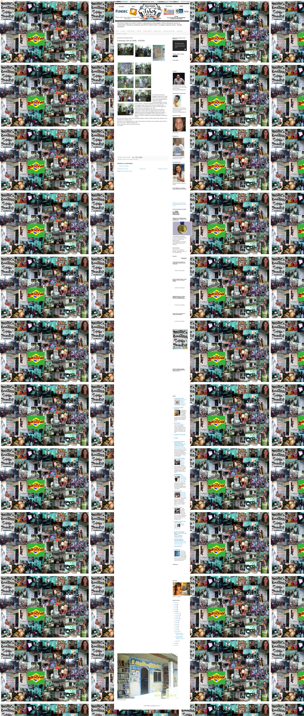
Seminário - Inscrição (121, 33)
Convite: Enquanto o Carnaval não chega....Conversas (179, 637)
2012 (175, 606)
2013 (175, 604)
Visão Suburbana (178, 546)
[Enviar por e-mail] (135, 157)
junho (176, 624)
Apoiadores (179, 31)
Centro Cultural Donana (179, 458)
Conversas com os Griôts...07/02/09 (179, 634)
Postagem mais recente (123, 168)
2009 (175, 611)
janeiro (176, 641)
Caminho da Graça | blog (179, 434)
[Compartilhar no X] (138, 157)
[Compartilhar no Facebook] (140, 157)
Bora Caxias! (177, 423)
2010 (175, 609)
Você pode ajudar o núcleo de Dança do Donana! (183, 462)
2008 (175, 643)
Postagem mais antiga (162, 168)
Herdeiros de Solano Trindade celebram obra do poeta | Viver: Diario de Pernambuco (180, 542)
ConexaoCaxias (177, 491)
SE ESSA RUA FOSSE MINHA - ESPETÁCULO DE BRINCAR (180, 533)
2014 (175, 602)
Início (117, 31)
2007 (175, 645)
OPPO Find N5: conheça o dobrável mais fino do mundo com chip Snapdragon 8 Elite (179, 447)
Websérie (176, 535)
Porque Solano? (147, 31)
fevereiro (177, 631)
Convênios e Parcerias (168, 31)
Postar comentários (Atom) (126, 171)
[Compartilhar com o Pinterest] (141, 157)
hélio (137, 159)
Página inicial (143, 168)
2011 (175, 608)
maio (176, 626)
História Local (157, 31)
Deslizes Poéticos (178, 507)
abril (176, 628)
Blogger (158, 705)
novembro (177, 615)
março (176, 630)
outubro (177, 617)
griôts (134, 159)
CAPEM (176, 438)
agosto (176, 620)
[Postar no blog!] (137, 157)
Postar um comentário (124, 166)
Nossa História (131, 31)
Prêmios (139, 31)
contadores (131, 159)
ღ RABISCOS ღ (177, 549)
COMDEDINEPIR (178, 474)
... (181, 508)
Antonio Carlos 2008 (178, 398)
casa (127, 159)
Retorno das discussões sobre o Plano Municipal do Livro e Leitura (183, 494)
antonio (124, 159)
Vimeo (174, 205)
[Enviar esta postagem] (133, 157)
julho (176, 622)
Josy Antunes (182, 204)
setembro (177, 618)
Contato (123, 31)
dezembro (177, 613)
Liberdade (183, 550)
